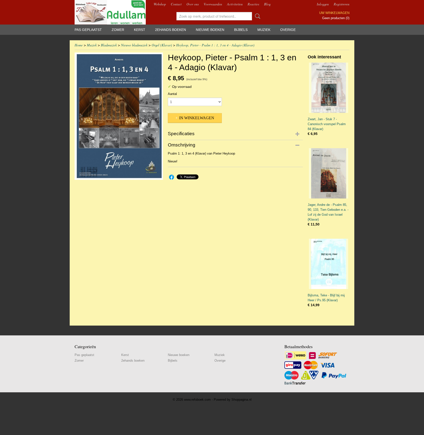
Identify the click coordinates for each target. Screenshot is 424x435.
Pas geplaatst (88, 30)
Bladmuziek (109, 45)
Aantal (172, 94)
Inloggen (323, 4)
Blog (267, 4)
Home (79, 45)
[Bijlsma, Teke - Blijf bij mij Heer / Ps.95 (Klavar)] (328, 264)
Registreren (341, 4)
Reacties (253, 4)
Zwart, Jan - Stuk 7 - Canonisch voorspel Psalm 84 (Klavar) (327, 124)
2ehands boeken (170, 30)
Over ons (192, 4)
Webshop (160, 4)
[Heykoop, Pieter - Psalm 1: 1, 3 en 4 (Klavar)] (119, 116)
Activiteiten (235, 4)
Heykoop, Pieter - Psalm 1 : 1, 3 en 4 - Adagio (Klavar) (215, 45)
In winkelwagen (196, 118)
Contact (176, 4)
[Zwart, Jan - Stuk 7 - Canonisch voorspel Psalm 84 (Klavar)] (328, 88)
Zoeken (256, 16)
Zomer (118, 30)
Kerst (139, 30)
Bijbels (241, 30)
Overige (288, 30)
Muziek (263, 30)
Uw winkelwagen (334, 13)
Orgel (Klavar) (162, 45)
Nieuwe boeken (210, 30)
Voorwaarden (213, 4)
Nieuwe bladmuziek (134, 45)
